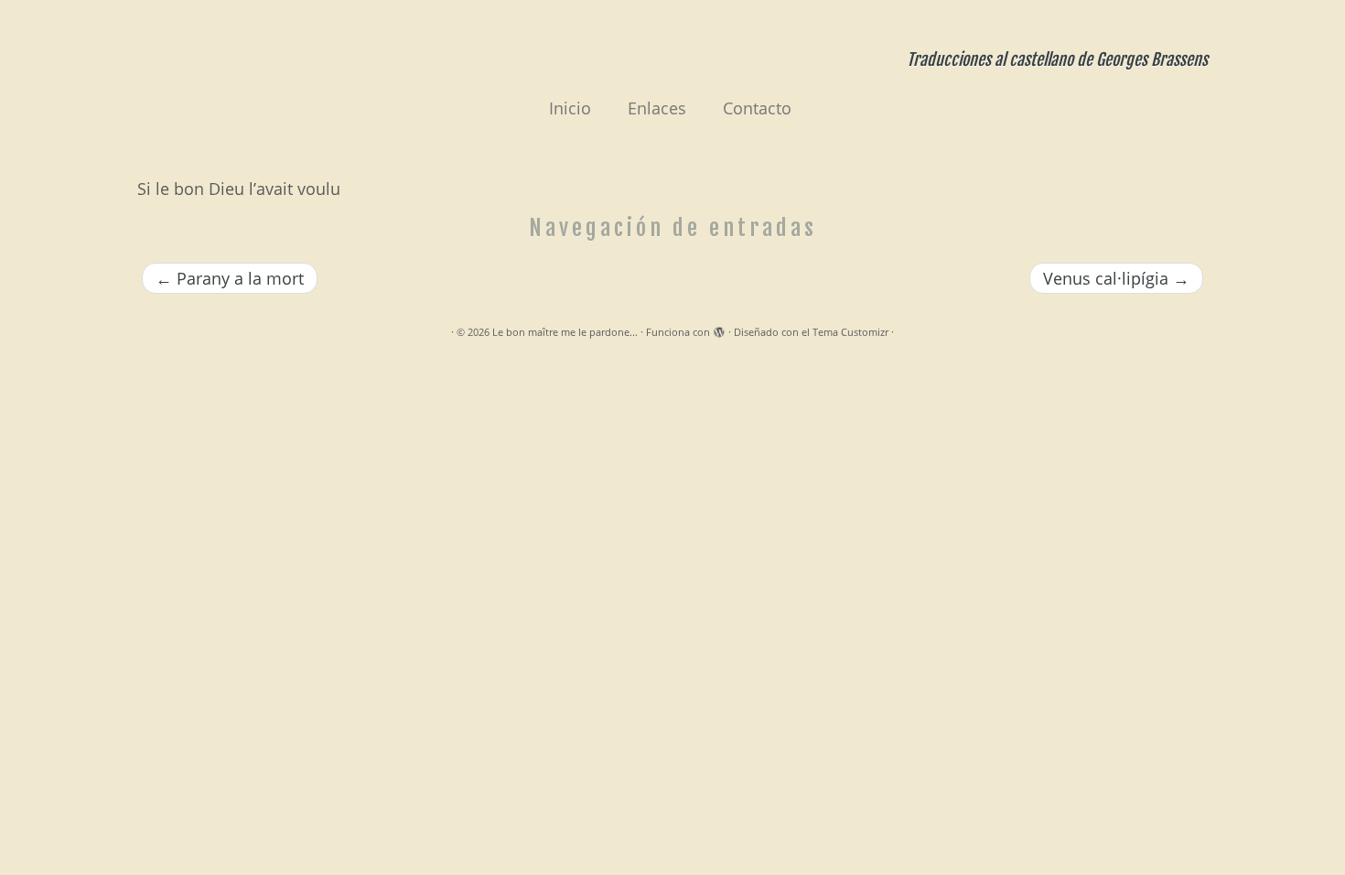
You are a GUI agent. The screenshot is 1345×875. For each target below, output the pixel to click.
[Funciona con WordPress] (719, 328)
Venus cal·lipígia (1116, 278)
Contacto (757, 108)
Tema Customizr (850, 332)
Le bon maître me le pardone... (565, 332)
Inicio (570, 108)
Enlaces (657, 108)
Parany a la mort (230, 278)
